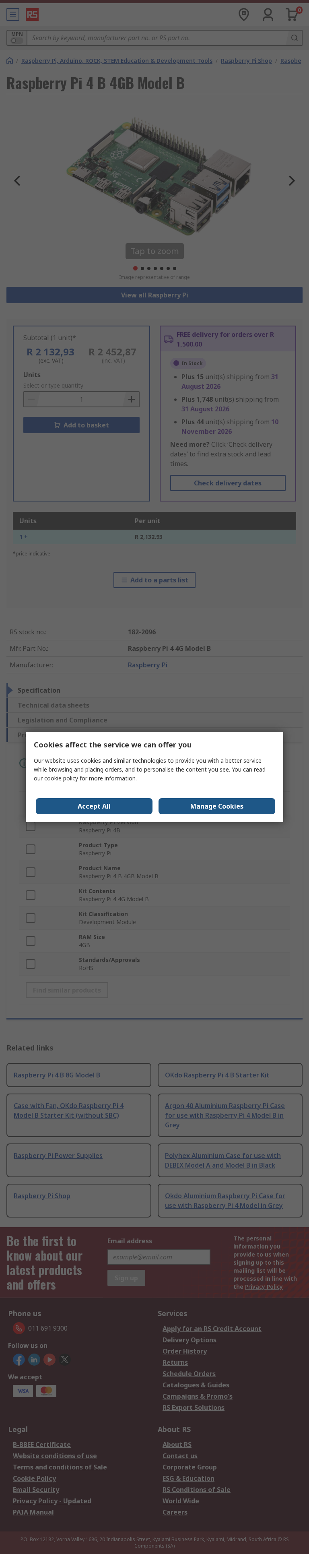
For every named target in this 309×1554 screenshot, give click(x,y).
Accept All (94, 806)
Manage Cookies (216, 806)
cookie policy (61, 778)
